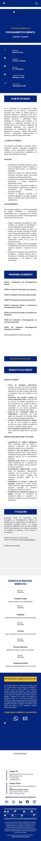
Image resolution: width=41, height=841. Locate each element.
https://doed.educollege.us (27, 540)
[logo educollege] (20, 760)
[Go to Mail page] (25, 718)
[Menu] (36, 3)
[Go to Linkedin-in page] (21, 801)
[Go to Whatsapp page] (17, 718)
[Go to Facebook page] (28, 801)
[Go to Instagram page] (34, 801)
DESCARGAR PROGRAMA (20, 359)
